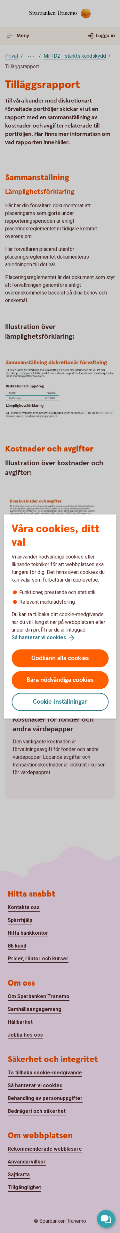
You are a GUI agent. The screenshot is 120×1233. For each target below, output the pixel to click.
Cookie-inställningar (60, 702)
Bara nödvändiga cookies (60, 680)
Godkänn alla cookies (60, 658)
